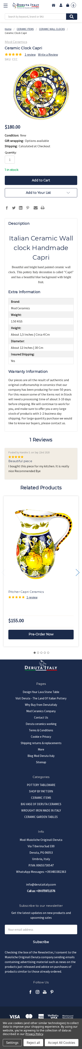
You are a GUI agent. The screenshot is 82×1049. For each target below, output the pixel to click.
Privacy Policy (34, 1034)
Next (78, 572)
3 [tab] (41, 653)
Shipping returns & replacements (41, 743)
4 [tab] (45, 653)
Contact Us (41, 717)
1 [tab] (35, 653)
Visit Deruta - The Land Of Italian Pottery (41, 698)
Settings (12, 1042)
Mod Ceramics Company (41, 711)
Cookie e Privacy (41, 737)
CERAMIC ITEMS (41, 798)
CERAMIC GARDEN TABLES (41, 817)
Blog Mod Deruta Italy (41, 756)
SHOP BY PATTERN (41, 791)
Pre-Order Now (41, 634)
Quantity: (11, 152)
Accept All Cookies (61, 1042)
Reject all (33, 1042)
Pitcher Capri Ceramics (26, 592)
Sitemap (41, 762)
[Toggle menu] (5, 5)
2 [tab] (38, 653)
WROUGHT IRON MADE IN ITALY (41, 810)
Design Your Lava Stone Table (41, 692)
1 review (30, 54)
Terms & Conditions (41, 730)
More (41, 749)
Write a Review (48, 54)
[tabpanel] (41, 571)
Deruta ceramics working (41, 724)
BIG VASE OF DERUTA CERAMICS (41, 804)
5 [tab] (48, 653)
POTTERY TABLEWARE (41, 785)
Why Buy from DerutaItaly (41, 705)
